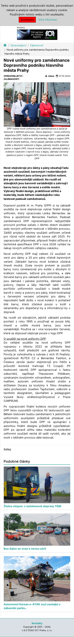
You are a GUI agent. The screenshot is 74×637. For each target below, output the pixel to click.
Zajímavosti (36, 45)
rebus (49, 76)
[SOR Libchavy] (37, 34)
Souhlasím (27, 19)
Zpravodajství (18, 45)
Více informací (47, 19)
